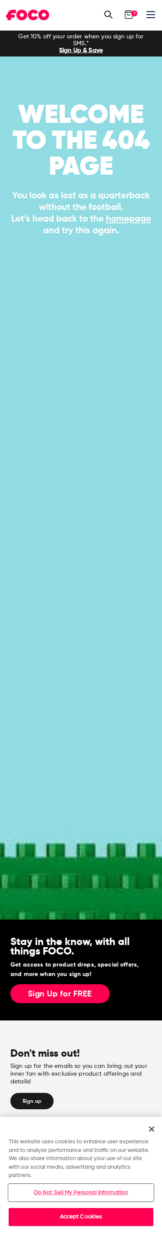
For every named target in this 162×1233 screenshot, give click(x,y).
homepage (128, 218)
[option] (81, 43)
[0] (128, 14)
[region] (81, 1175)
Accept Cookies (81, 1217)
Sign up (31, 1101)
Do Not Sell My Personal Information (81, 1192)
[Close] (151, 1129)
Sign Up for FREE (60, 994)
